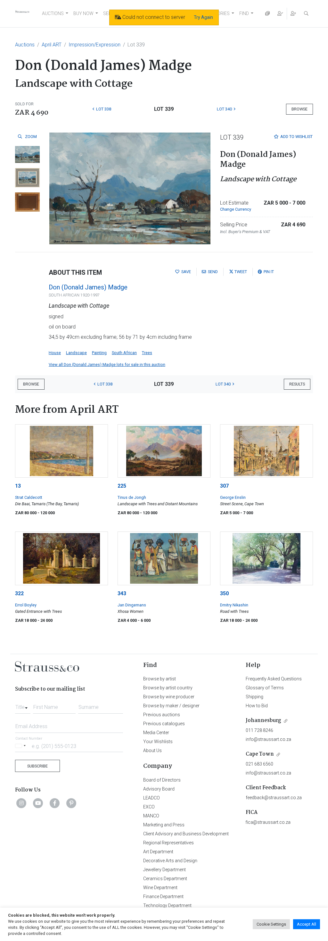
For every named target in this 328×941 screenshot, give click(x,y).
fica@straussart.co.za (268, 822)
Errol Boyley (26, 605)
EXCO (149, 806)
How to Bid (257, 705)
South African (124, 352)
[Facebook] (54, 803)
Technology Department (167, 905)
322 (19, 593)
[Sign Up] (293, 14)
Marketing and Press (163, 824)
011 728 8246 (259, 730)
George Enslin (233, 497)
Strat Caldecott (28, 497)
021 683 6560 (259, 764)
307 (224, 486)
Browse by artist (159, 678)
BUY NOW (83, 13)
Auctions (25, 45)
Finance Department (163, 896)
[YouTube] (38, 803)
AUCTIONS (53, 13)
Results (297, 384)
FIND (244, 13)
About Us (152, 750)
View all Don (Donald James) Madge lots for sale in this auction (107, 364)
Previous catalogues (164, 723)
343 (122, 593)
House (55, 352)
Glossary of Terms (265, 687)
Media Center (156, 732)
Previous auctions (161, 714)
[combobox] (22, 705)
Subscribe (37, 766)
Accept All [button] (306, 924)
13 (18, 486)
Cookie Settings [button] (271, 924)
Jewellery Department (164, 869)
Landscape (76, 352)
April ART (52, 45)
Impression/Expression (94, 45)
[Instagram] (21, 803)
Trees (147, 352)
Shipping (254, 696)
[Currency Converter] (267, 14)
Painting (99, 352)
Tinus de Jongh (132, 497)
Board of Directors (162, 780)
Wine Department (160, 887)
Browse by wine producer (168, 696)
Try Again (203, 17)
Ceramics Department (165, 878)
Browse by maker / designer (171, 705)
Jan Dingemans (132, 605)
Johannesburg (263, 721)
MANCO (151, 815)
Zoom (30, 136)
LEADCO (151, 797)
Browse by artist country (168, 687)
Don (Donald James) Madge (88, 287)
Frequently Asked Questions (274, 678)
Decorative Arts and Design (170, 860)
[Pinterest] (71, 803)
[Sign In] (280, 14)
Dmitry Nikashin (234, 605)
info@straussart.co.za (268, 739)
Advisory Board (159, 788)
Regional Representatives (168, 842)
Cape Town (260, 754)
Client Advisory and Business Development (186, 833)
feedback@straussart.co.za (274, 797)
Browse (299, 109)
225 (122, 486)
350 (224, 593)
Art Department (158, 851)
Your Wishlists (158, 741)
